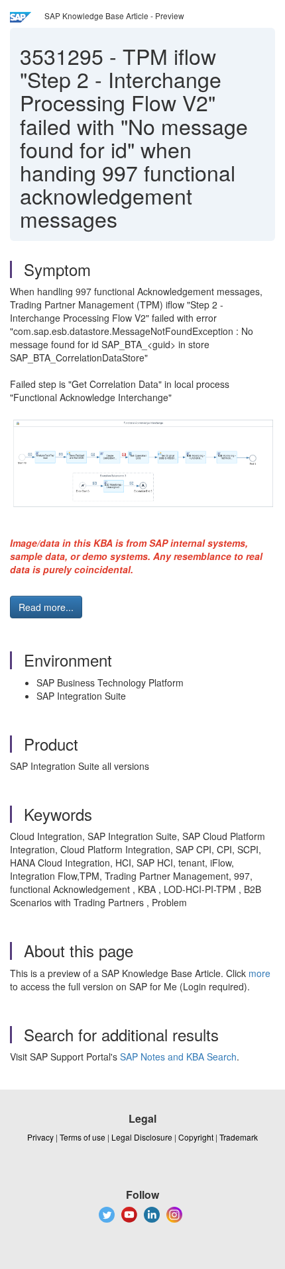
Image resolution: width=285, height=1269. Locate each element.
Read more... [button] (46, 607)
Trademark (238, 1137)
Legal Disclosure (141, 1137)
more (259, 973)
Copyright (195, 1137)
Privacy (40, 1137)
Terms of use (82, 1137)
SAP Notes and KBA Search (178, 1056)
